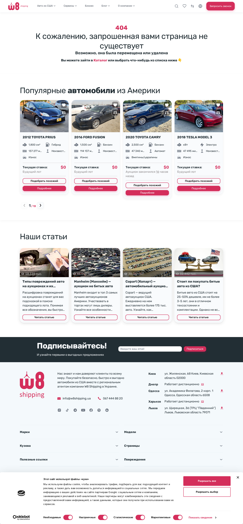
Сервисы (69, 5)
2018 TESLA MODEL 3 (194, 137)
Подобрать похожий (44, 180)
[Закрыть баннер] (238, 477)
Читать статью (44, 317)
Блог (104, 5)
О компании (125, 5)
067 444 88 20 (113, 398)
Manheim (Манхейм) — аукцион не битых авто (93, 283)
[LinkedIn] (107, 410)
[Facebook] (91, 410)
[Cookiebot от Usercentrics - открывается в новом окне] (21, 517)
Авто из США (45, 5)
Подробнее (44, 188)
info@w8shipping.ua (77, 398)
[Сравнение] (192, 6)
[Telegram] (75, 410)
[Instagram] (59, 410)
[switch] (102, 517)
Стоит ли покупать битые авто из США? (198, 283)
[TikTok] (67, 410)
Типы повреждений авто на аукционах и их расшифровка (43, 283)
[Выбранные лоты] (184, 6)
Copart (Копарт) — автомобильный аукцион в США (146, 283)
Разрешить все (207, 480)
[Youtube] (83, 410)
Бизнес (89, 5)
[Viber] (99, 410)
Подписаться (195, 348)
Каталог (100, 60)
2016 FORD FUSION (89, 137)
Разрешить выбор (207, 491)
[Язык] (200, 6)
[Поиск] (177, 6)
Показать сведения (200, 517)
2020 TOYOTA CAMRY (143, 137)
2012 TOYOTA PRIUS (39, 137)
